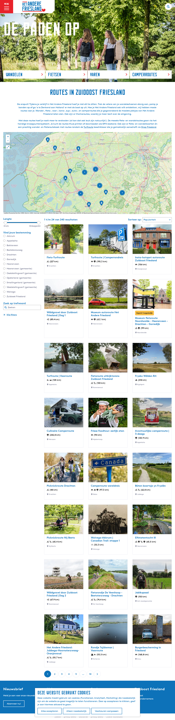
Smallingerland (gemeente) (21, 282)
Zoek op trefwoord (14, 303)
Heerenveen (13, 264)
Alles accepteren (49, 711)
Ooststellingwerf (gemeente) (22, 273)
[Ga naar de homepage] (33, 6)
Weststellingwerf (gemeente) (22, 287)
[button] (101, 204)
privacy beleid (97, 716)
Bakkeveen (12, 245)
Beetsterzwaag (14, 250)
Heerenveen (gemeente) (19, 268)
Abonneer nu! (14, 703)
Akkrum (11, 236)
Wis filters (12, 314)
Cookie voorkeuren (114, 716)
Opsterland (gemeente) (19, 278)
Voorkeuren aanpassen (107, 711)
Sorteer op (135, 219)
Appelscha (12, 240)
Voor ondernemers (144, 698)
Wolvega (11, 291)
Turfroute (88, 127)
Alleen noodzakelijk (76, 711)
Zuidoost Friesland (16, 296)
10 (90, 675)
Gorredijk (11, 259)
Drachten (11, 254)
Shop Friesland (148, 127)
